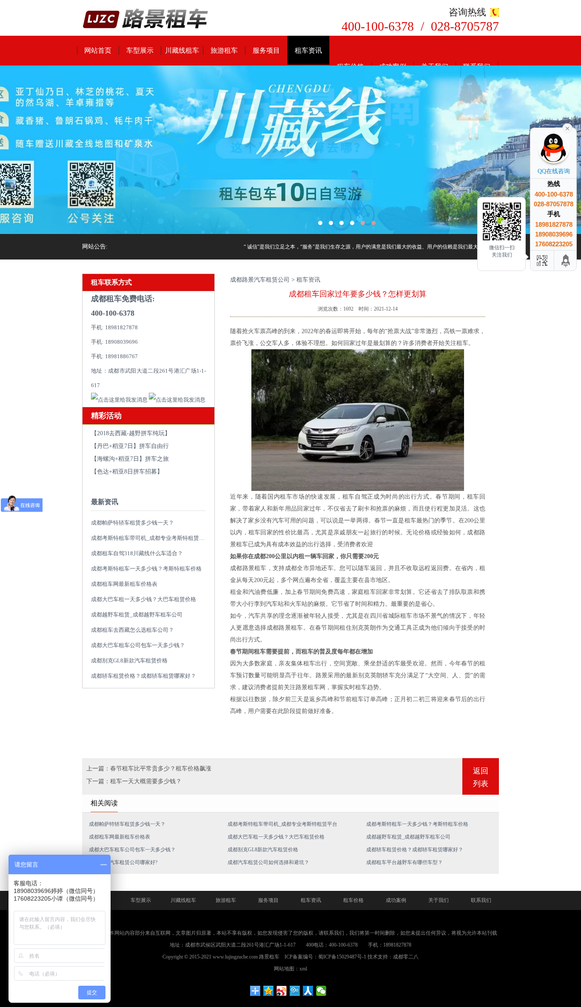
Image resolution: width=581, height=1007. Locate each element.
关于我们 (438, 900)
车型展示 (140, 50)
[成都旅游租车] (290, 150)
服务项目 (266, 50)
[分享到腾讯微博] (295, 991)
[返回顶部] (566, 261)
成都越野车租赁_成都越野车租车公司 (136, 614)
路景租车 (269, 957)
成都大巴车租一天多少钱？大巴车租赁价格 (143, 599)
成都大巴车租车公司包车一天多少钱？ (138, 645)
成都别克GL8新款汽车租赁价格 (129, 660)
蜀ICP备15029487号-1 (342, 957)
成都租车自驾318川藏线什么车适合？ (137, 553)
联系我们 (481, 900)
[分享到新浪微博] (281, 991)
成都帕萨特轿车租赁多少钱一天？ (132, 522)
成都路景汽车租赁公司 (260, 280)
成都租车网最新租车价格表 (124, 584)
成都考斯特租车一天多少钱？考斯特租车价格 (146, 568)
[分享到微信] (321, 991)
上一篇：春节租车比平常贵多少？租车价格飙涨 (148, 768)
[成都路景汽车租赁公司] (146, 19)
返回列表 (480, 777)
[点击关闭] (567, 128)
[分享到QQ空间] (268, 991)
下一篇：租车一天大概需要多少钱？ (134, 781)
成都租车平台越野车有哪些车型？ (404, 862)
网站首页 (97, 50)
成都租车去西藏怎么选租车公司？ (132, 630)
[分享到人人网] (308, 991)
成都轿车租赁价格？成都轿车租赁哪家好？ (143, 676)
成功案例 (396, 900)
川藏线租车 (182, 50)
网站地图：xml (290, 969)
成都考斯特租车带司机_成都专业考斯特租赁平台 (150, 538)
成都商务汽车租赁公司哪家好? (123, 862)
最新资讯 (104, 501)
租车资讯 (308, 50)
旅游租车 (224, 50)
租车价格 (353, 900)
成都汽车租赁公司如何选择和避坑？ (268, 862)
